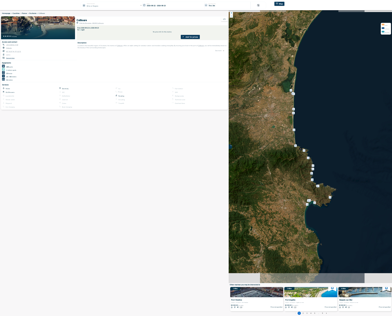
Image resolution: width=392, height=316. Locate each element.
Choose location (91, 3)
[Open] (141, 5)
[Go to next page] (326, 313)
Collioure (120, 46)
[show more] (224, 51)
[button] (300, 148)
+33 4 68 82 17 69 (12, 45)
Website (9, 48)
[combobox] (111, 6)
